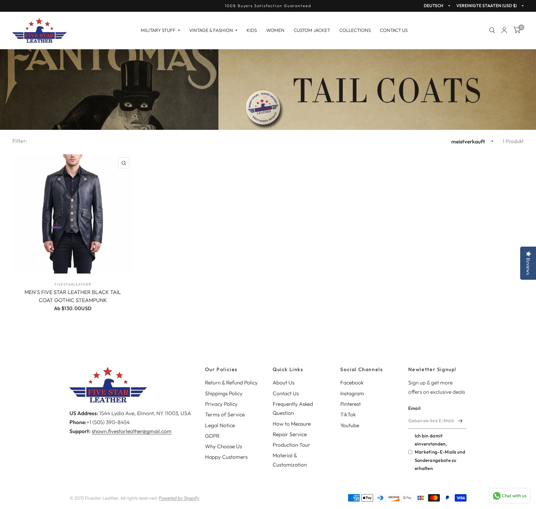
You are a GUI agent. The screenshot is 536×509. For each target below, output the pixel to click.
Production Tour (291, 444)
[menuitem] (160, 30)
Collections (355, 30)
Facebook (352, 382)
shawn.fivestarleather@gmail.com (132, 431)
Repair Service (290, 434)
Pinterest (350, 404)
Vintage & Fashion (211, 30)
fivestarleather (73, 284)
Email (414, 408)
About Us (283, 382)
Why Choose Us (223, 446)
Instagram (352, 393)
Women (275, 30)
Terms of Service (225, 414)
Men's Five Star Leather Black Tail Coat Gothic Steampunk (73, 296)
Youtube (349, 425)
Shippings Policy (224, 393)
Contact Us (394, 30)
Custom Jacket (312, 30)
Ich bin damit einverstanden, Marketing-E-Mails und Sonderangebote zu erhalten (440, 452)
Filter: (19, 141)
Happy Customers (226, 457)
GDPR (212, 435)
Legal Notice (220, 425)
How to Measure (292, 423)
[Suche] (492, 30)
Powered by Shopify (179, 498)
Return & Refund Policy (231, 382)
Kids (252, 30)
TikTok (348, 414)
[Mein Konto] (504, 30)
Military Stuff (158, 30)
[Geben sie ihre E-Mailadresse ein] (460, 421)
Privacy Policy (221, 404)
